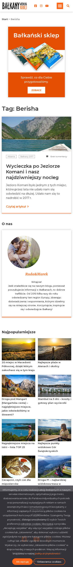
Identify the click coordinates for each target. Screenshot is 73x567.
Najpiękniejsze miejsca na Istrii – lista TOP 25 (18, 445)
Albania (11, 156)
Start (5, 19)
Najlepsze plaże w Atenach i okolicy (49, 364)
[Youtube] (47, 6)
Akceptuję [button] (22, 561)
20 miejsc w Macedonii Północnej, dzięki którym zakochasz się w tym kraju (18, 366)
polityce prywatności (47, 553)
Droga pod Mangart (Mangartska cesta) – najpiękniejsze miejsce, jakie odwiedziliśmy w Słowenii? (16, 407)
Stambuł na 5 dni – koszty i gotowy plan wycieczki (54, 401)
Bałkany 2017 (26, 156)
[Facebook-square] (35, 6)
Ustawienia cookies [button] (49, 561)
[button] (60, 6)
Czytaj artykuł (16, 206)
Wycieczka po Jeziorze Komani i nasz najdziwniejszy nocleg (33, 171)
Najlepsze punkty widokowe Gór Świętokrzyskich (49, 447)
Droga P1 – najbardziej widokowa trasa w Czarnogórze (52, 483)
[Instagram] (41, 6)
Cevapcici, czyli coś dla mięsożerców (16, 481)
